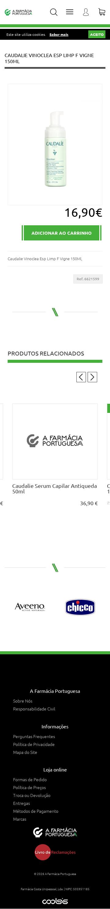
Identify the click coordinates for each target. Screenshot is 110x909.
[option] (30, 607)
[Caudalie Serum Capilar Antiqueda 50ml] (47, 441)
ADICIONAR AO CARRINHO (61, 233)
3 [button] (58, 631)
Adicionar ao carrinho (47, 474)
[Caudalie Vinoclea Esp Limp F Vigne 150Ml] (55, 144)
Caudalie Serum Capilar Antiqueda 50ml (46, 488)
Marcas (19, 819)
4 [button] (65, 631)
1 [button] (45, 631)
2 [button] (52, 631)
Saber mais (59, 34)
